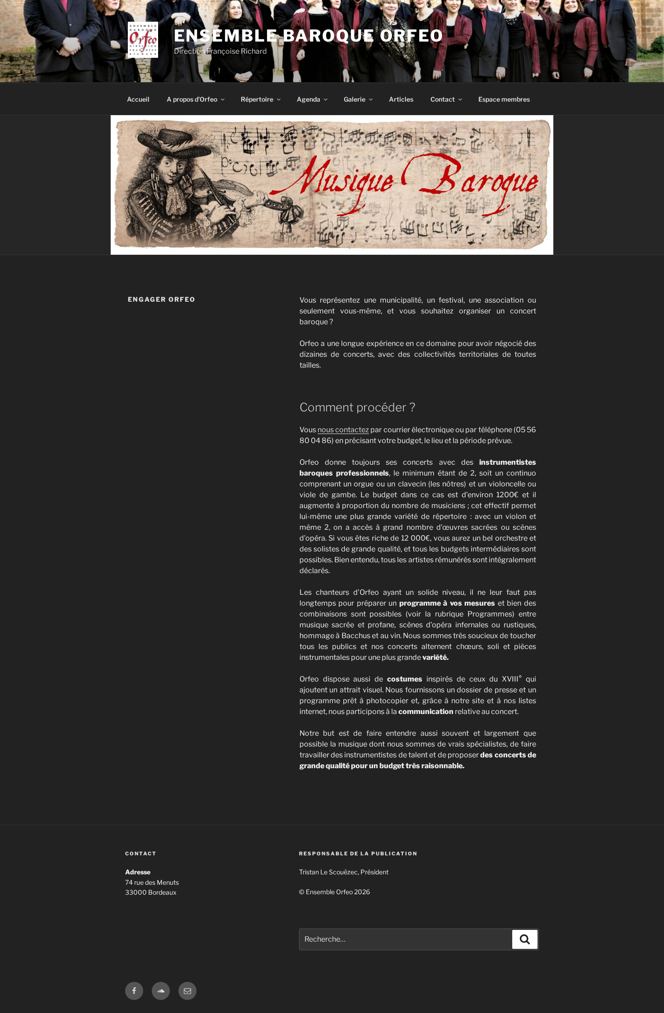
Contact (442, 99)
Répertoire (257, 99)
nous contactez (343, 429)
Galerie (354, 99)
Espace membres (504, 99)
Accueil (138, 99)
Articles (401, 99)
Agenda (308, 99)
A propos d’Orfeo (192, 99)
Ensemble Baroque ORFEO (309, 36)
